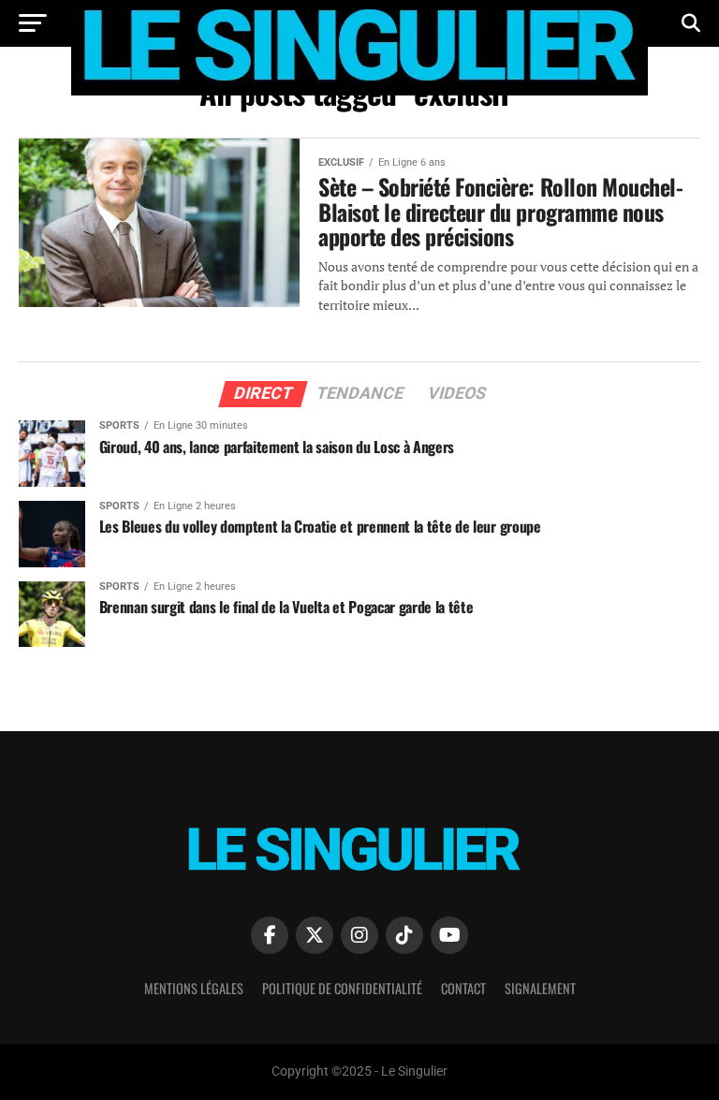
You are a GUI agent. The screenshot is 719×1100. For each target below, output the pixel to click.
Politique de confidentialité (342, 988)
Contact (463, 988)
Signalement (540, 988)
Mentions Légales (193, 988)
